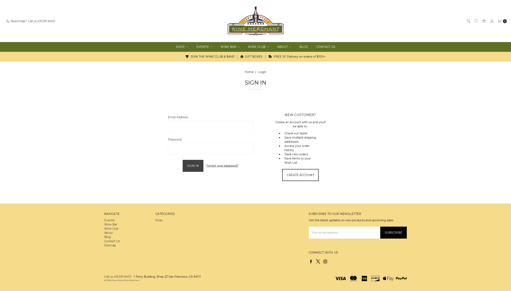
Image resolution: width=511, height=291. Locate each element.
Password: (175, 139)
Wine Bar (229, 47)
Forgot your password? (222, 165)
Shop (180, 47)
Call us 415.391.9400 (118, 276)
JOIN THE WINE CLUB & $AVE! (212, 56)
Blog (303, 47)
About (282, 47)
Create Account (300, 175)
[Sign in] (491, 21)
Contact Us (325, 47)
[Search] (468, 21)
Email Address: (178, 117)
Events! (203, 47)
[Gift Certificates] (483, 21)
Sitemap (110, 245)
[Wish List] (475, 21)
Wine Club (257, 47)
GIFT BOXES (253, 56)
